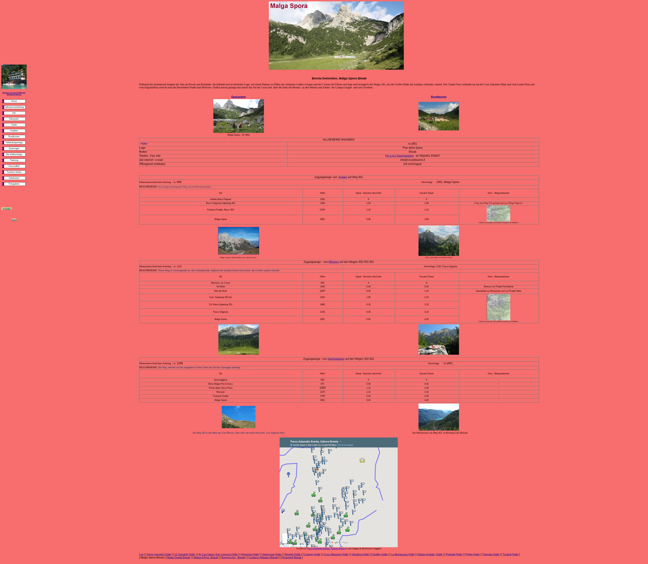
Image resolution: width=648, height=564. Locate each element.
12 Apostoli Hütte (184, 554)
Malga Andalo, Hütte (430, 554)
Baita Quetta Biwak (178, 557)
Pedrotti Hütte (454, 554)
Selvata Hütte (491, 554)
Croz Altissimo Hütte (336, 554)
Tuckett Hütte (510, 554)
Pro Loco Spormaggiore (399, 155)
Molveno (334, 261)
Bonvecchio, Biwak (233, 557)
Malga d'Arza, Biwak (206, 557)
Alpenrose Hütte (272, 554)
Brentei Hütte (293, 554)
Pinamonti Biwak (291, 557)
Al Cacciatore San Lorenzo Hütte (218, 554)
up (141, 554)
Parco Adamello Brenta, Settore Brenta (326, 548)
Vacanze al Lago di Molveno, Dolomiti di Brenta (14, 93)
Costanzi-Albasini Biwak (263, 557)
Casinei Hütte (312, 554)
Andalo (343, 177)
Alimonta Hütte (250, 554)
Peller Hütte (473, 554)
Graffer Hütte (380, 554)
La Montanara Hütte (403, 554)
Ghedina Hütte (360, 554)
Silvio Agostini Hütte (159, 554)
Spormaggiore (336, 358)
